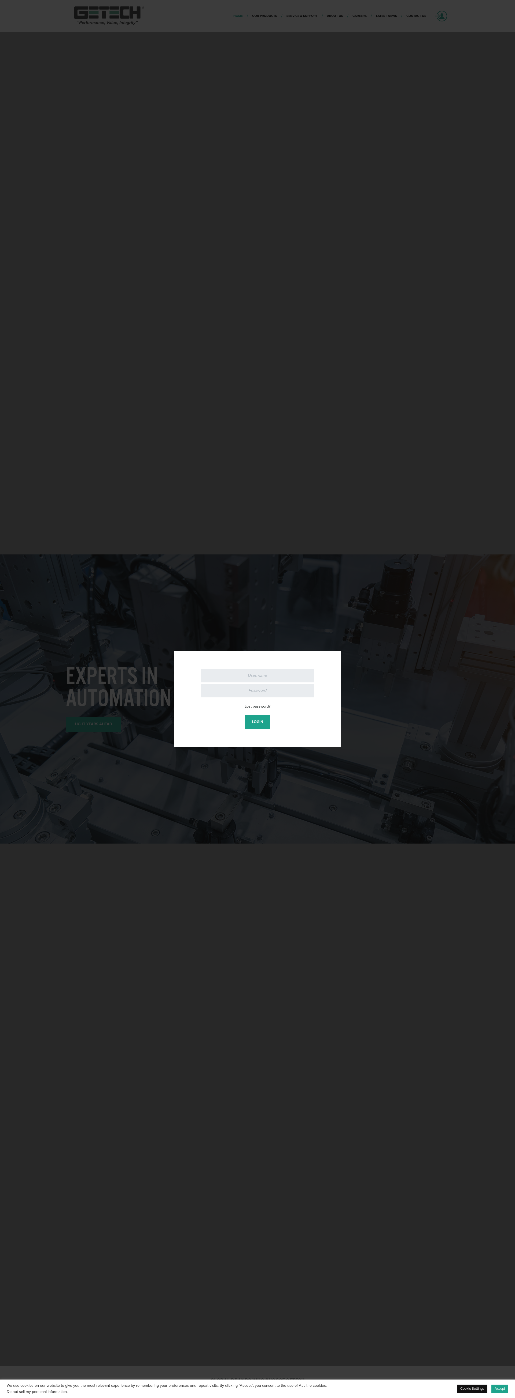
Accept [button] (500, 1388)
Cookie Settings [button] (472, 1388)
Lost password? (257, 706)
